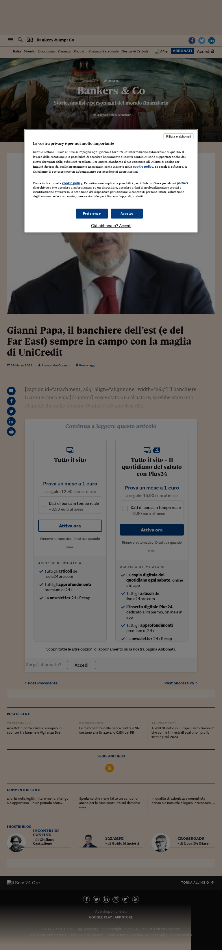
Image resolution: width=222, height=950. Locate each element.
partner (182, 182)
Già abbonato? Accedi (111, 225)
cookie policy (143, 166)
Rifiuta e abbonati (178, 136)
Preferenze (92, 213)
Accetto (127, 213)
